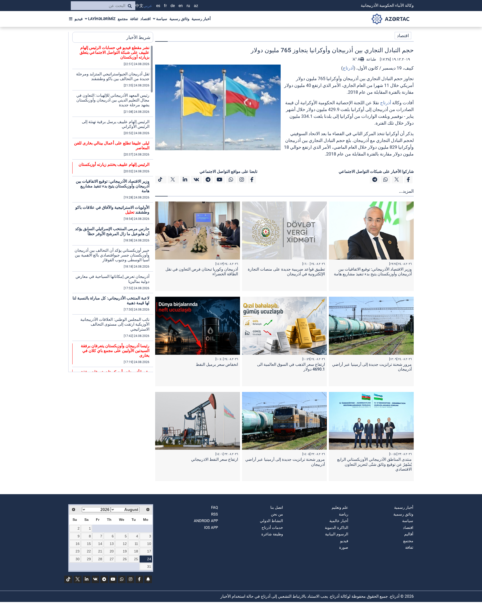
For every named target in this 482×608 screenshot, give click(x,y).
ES (158, 5)
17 (149, 551)
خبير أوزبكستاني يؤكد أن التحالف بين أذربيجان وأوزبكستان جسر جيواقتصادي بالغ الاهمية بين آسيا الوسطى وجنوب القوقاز (112, 255)
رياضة (343, 514)
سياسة (161, 19)
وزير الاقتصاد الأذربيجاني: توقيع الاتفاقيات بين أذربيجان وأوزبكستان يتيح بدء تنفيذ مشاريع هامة (373, 271)
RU (188, 5)
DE (172, 5)
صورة (343, 547)
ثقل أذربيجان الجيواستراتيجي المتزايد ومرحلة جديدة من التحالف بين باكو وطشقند (112, 76)
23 (78, 551)
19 (125, 551)
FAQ (214, 507)
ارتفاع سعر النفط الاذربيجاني (214, 459)
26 (125, 559)
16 (78, 544)
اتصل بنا (276, 507)
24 (149, 559)
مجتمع (123, 19)
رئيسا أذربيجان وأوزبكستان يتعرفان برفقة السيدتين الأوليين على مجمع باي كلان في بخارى (115, 350)
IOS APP (211, 527)
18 (136, 551)
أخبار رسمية (201, 19)
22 (89, 551)
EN (180, 5)
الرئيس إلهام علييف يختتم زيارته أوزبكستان (114, 164)
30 (78, 559)
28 (100, 559)
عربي (147, 5)
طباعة (370, 59)
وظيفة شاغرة (272, 534)
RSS (214, 514)
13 (112, 544)
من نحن (277, 514)
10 (149, 544)
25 (136, 559)
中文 (139, 5)
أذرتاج (348, 68)
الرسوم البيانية (336, 534)
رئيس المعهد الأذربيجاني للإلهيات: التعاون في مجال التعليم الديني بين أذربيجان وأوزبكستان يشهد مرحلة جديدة (112, 100)
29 (89, 559)
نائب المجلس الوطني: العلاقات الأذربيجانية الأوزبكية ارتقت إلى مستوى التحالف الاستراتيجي (114, 324)
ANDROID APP (206, 521)
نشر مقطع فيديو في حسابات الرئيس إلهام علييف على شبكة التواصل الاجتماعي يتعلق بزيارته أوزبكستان (114, 52)
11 (136, 544)
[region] (112, 208)
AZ (196, 5)
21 (100, 551)
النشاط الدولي (271, 521)
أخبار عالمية (338, 521)
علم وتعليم (340, 507)
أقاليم (408, 534)
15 (89, 544)
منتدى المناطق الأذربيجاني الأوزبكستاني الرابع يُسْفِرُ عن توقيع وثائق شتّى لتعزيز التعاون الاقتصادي (374, 464)
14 (100, 544)
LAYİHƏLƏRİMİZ (101, 19)
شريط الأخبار (138, 37)
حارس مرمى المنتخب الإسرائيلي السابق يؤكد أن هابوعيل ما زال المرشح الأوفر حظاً (112, 231)
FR (165, 5)
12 (125, 544)
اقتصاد (145, 19)
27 (112, 559)
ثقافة (134, 19)
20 (112, 551)
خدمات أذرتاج (272, 527)
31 (149, 567)
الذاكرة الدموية (336, 527)
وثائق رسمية (179, 19)
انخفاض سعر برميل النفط (217, 364)
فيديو (79, 19)
